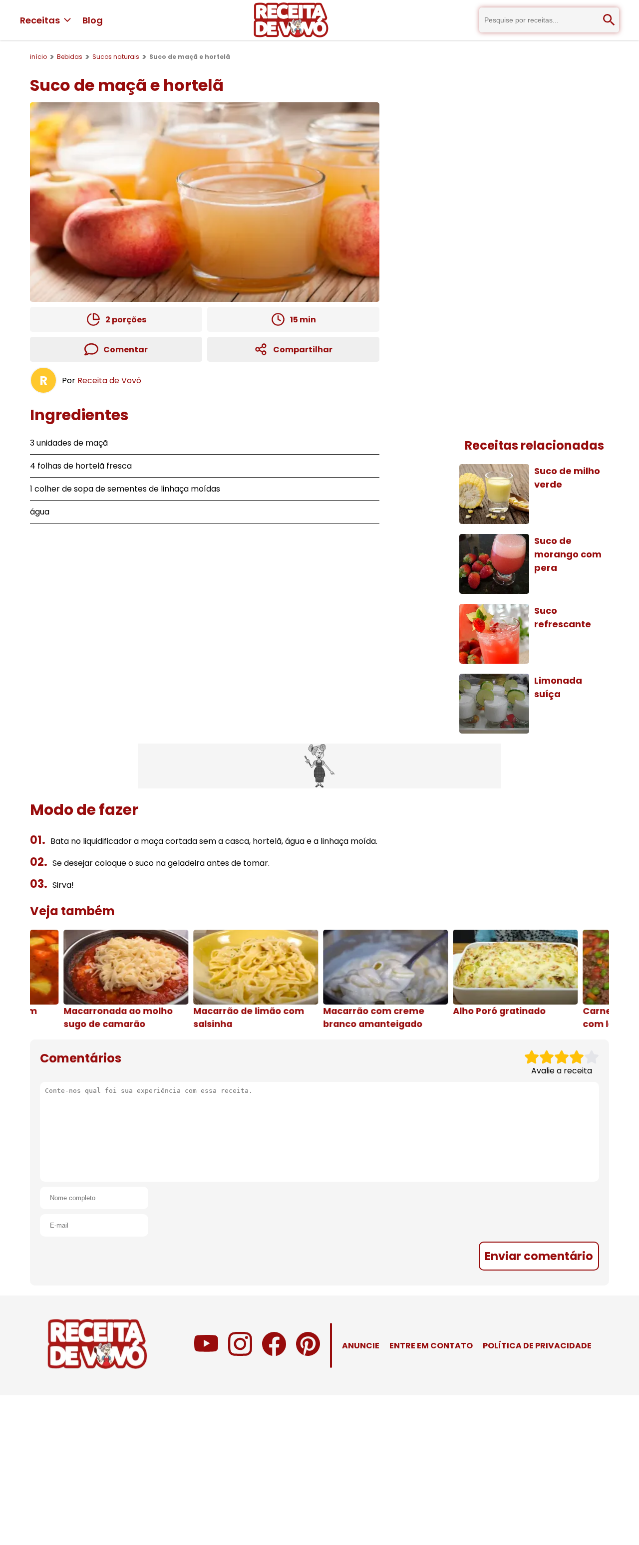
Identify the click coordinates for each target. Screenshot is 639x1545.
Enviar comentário (539, 1256)
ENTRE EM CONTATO (431, 1345)
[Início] (291, 19)
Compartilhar (302, 349)
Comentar (125, 349)
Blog (92, 20)
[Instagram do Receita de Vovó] (240, 1353)
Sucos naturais (115, 56)
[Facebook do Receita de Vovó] (274, 1353)
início (38, 56)
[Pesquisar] (609, 19)
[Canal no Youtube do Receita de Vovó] (206, 1353)
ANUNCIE (360, 1345)
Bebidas (69, 56)
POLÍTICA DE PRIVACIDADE (537, 1345)
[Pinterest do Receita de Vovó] (308, 1353)
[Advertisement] (319, 766)
